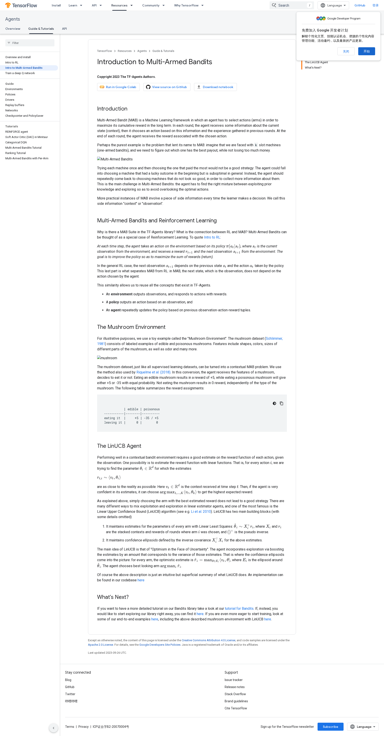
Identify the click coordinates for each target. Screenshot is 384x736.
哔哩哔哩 (71, 701)
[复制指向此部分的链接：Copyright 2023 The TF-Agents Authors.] (160, 76)
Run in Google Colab (121, 87)
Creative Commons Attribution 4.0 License (208, 640)
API (94, 5)
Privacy (83, 726)
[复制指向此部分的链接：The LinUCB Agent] (145, 446)
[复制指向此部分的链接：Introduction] (131, 109)
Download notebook (218, 87)
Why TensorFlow (186, 5)
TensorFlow (104, 51)
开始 (367, 51)
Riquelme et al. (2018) (153, 372)
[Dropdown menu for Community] (165, 5)
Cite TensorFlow (236, 708)
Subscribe (330, 727)
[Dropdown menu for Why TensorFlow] (203, 5)
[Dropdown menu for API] (102, 5)
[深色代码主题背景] (274, 403)
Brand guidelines (236, 701)
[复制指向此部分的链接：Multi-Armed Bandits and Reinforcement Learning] (221, 221)
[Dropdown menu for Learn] (82, 5)
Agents (12, 19)
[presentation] (233, 246)
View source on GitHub (169, 87)
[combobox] (292, 5)
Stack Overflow (235, 694)
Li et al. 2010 (201, 511)
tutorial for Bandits (239, 608)
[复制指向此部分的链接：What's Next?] (133, 597)
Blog (68, 680)
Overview (12, 29)
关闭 (346, 51)
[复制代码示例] (281, 403)
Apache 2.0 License (100, 644)
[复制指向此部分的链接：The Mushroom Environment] (170, 327)
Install (56, 5)
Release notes (235, 687)
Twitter (70, 694)
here (141, 580)
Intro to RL (212, 237)
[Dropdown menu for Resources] (133, 5)
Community (151, 5)
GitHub (359, 5)
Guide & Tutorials (41, 29)
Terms (69, 726)
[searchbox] (29, 42)
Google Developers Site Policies (159, 644)
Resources (119, 5)
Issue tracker (234, 680)
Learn (73, 5)
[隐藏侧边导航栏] (53, 728)
